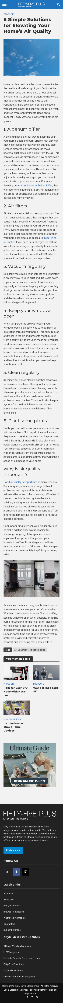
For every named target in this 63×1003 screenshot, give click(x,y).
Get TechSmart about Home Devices (14, 727)
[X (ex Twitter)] (7, 872)
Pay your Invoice (12, 905)
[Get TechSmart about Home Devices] (17, 707)
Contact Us (9, 924)
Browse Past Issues (14, 911)
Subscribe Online (12, 930)
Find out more (13, 850)
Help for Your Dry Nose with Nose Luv (15, 691)
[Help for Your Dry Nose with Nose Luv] (17, 672)
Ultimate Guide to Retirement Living (22, 958)
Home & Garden (12, 719)
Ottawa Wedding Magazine (17, 946)
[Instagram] (25, 872)
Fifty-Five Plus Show (14, 964)
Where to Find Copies (15, 918)
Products (9, 14)
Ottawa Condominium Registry (19, 976)
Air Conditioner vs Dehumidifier (29, 650)
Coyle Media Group (13, 970)
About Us (8, 893)
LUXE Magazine (11, 952)
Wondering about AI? (45, 689)
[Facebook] (16, 872)
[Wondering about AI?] (46, 672)
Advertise (8, 899)
